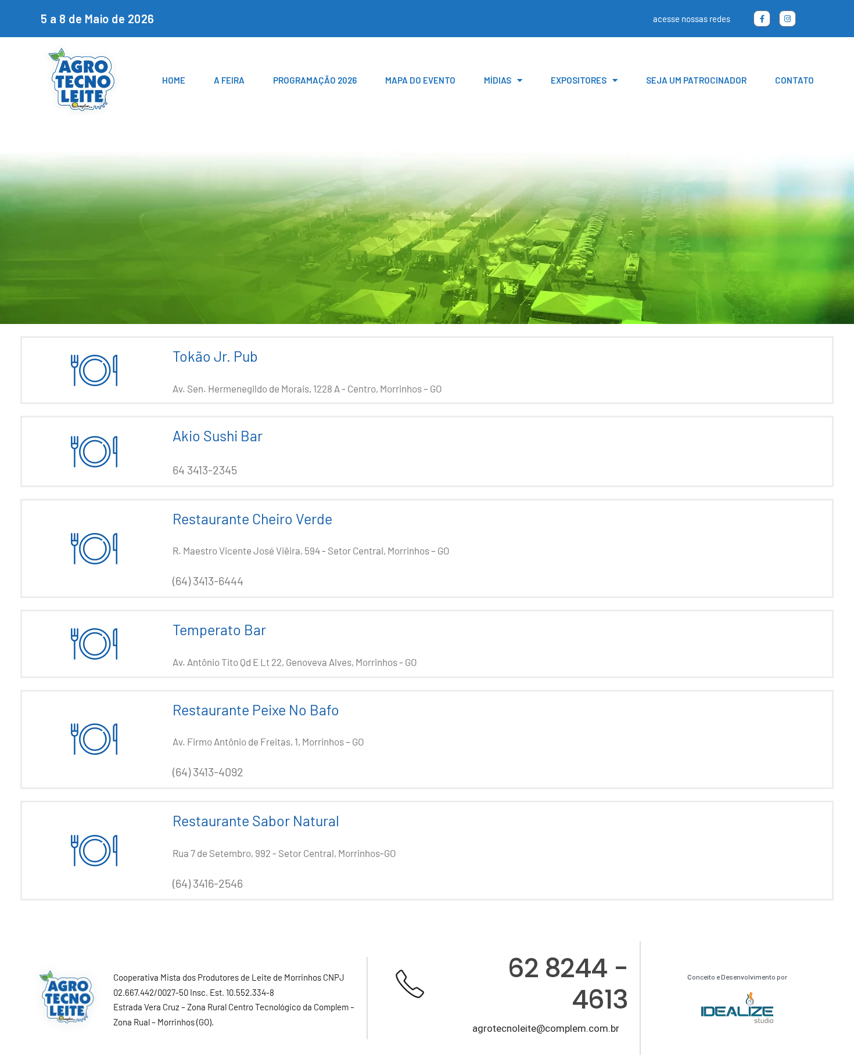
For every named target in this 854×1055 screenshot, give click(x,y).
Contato (794, 80)
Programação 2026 (315, 80)
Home (173, 80)
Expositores (579, 80)
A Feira (229, 80)
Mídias (497, 80)
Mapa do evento (420, 80)
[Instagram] (787, 18)
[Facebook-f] (761, 18)
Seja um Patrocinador (696, 80)
